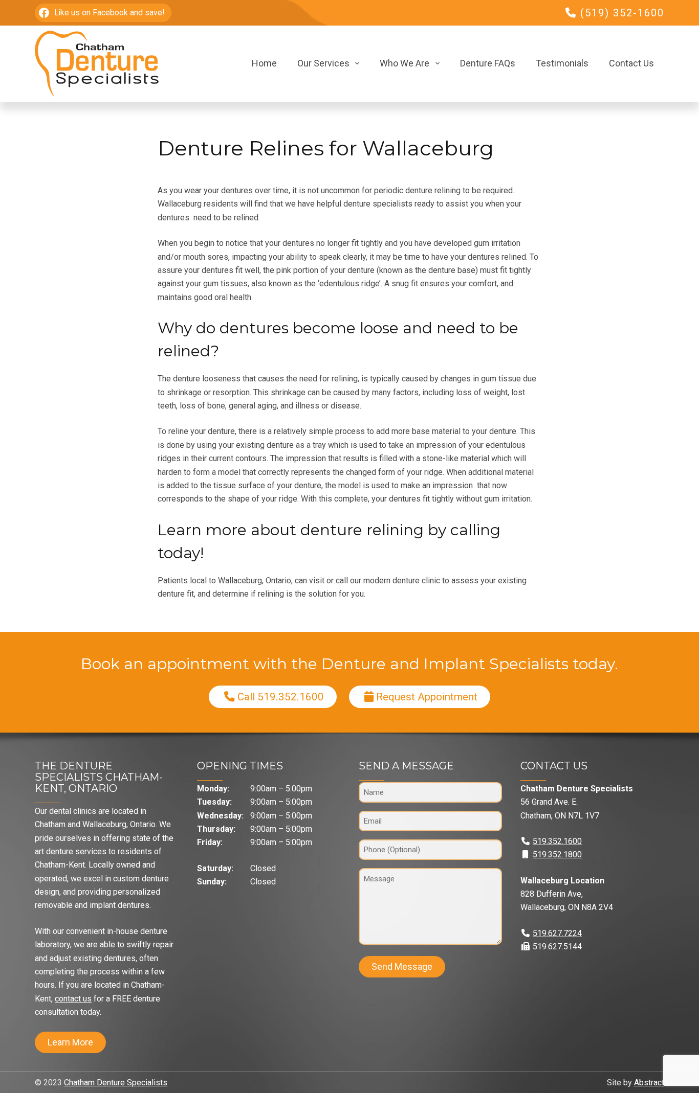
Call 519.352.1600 (280, 697)
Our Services (323, 63)
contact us (73, 999)
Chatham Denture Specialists (115, 1082)
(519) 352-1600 (622, 13)
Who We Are (404, 63)
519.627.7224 (557, 933)
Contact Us (631, 63)
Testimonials (562, 63)
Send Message (402, 966)
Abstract (649, 1082)
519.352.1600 (557, 841)
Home (264, 63)
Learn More (70, 1042)
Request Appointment (426, 697)
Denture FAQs (487, 63)
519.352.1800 (557, 854)
